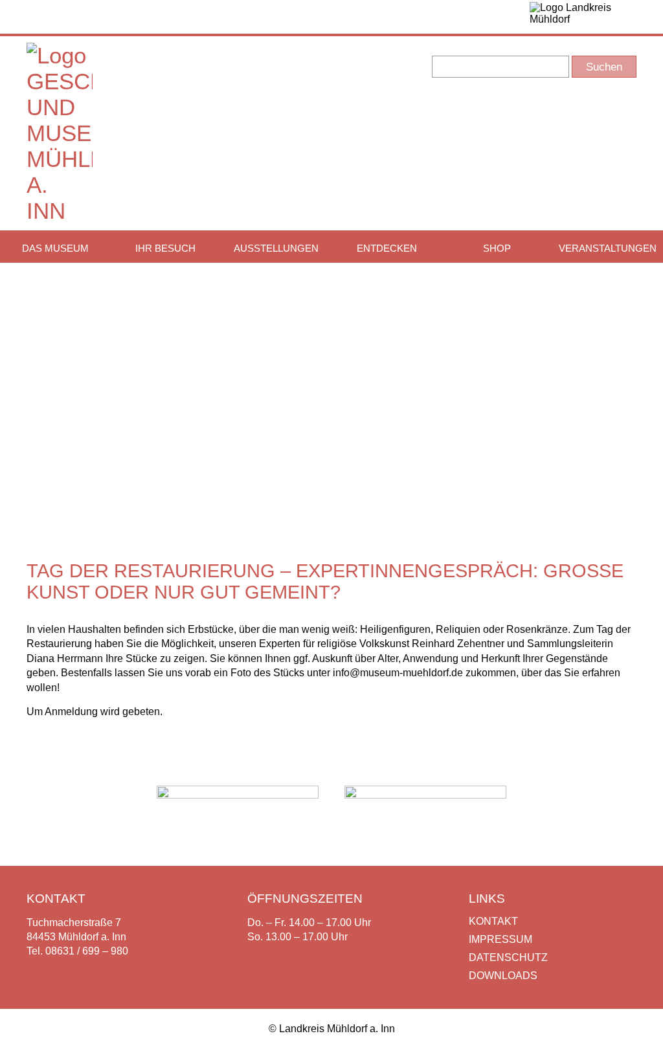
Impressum (500, 939)
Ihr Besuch (165, 248)
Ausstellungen (276, 248)
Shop (497, 248)
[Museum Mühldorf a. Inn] (60, 210)
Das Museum (55, 248)
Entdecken (387, 248)
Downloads (503, 975)
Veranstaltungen (608, 248)
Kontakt (493, 921)
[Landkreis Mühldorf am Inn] (583, 16)
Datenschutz (508, 957)
